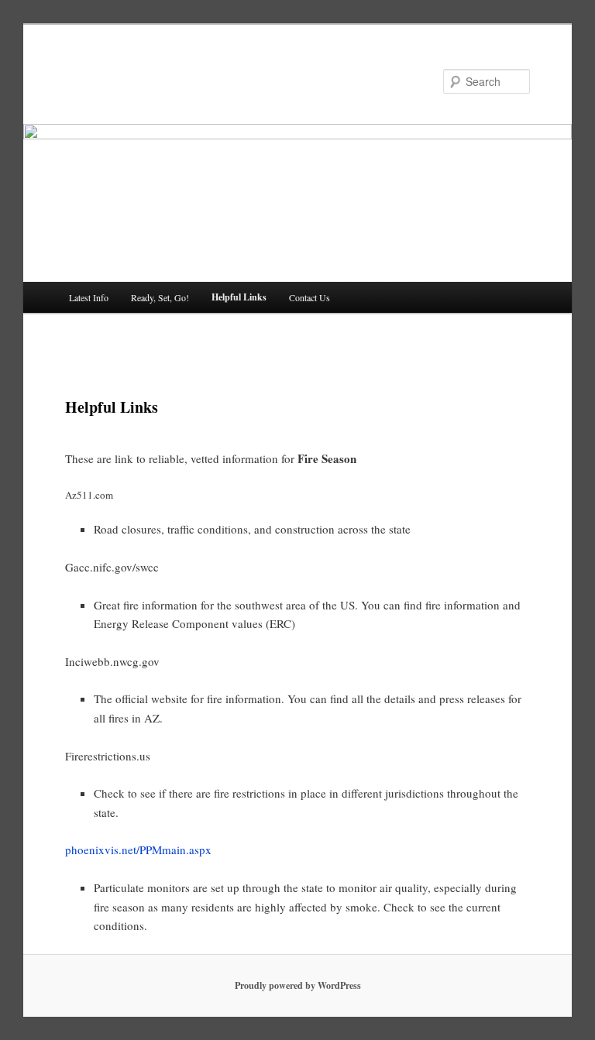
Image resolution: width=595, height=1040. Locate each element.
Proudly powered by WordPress (298, 985)
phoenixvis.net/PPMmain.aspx (138, 849)
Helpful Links (239, 297)
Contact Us (309, 297)
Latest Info (88, 297)
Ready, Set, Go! (160, 297)
